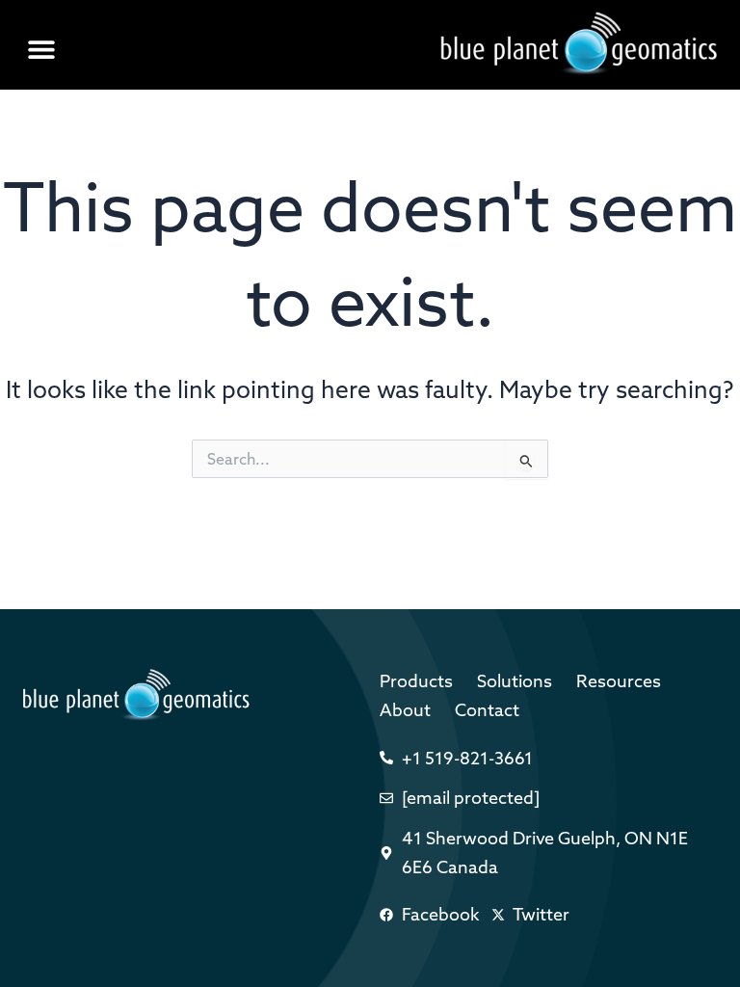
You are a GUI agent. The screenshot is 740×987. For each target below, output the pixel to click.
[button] (41, 49)
